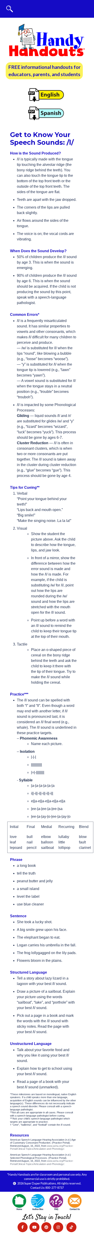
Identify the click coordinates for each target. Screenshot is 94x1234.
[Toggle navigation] (9, 9)
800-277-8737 (54, 1187)
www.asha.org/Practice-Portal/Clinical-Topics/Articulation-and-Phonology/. (41, 1147)
